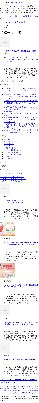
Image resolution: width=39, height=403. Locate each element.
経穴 (23, 59)
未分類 (6, 156)
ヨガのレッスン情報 (20, 57)
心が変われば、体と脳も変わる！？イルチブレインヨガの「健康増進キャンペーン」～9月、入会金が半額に (21, 109)
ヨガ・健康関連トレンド (13, 150)
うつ (6, 59)
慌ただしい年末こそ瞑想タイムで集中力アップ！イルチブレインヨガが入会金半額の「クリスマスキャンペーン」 (21, 97)
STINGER (5, 400)
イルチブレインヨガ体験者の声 (11, 181)
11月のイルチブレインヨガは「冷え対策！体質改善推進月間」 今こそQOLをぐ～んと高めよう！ (21, 103)
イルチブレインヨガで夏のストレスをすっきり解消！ (19, 359)
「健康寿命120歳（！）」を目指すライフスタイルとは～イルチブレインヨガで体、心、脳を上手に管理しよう (21, 126)
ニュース (7, 146)
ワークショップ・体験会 (13, 154)
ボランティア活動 (10, 148)
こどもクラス (9, 144)
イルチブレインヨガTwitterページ (12, 177)
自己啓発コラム (9, 158)
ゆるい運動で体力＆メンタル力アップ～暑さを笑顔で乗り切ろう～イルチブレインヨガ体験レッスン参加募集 (21, 120)
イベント (7, 139)
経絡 (27, 59)
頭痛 (11, 62)
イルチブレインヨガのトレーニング (13, 179)
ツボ (10, 59)
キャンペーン (9, 142)
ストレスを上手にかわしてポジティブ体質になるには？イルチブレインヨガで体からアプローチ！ (21, 90)
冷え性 (18, 59)
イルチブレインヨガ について (18, 2)
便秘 (14, 59)
